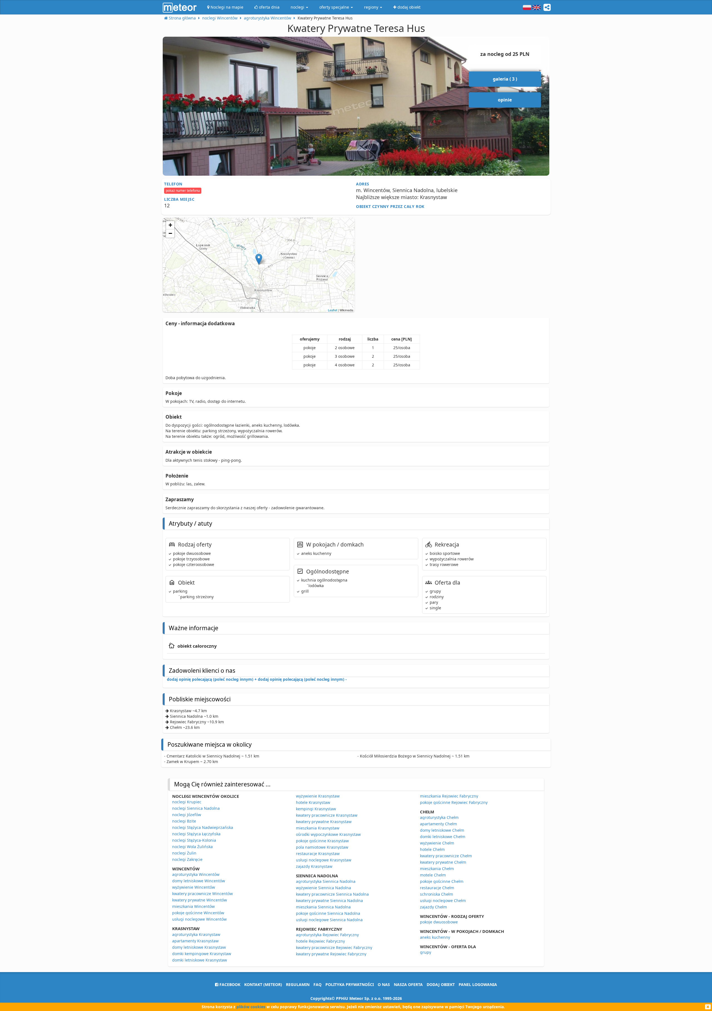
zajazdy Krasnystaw (314, 866)
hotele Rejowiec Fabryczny (320, 941)
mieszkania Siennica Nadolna (323, 907)
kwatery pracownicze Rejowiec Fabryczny (334, 947)
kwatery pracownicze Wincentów (202, 893)
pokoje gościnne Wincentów (198, 912)
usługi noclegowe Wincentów (199, 919)
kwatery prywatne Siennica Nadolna (329, 900)
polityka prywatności (349, 984)
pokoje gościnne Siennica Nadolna (328, 913)
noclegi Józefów (186, 814)
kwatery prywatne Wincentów (199, 900)
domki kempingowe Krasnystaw (201, 953)
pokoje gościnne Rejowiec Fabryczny (454, 802)
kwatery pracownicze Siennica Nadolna (332, 894)
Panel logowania (478, 984)
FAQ (317, 984)
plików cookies (250, 1006)
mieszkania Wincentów (193, 906)
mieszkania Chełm (437, 868)
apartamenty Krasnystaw (195, 940)
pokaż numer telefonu (183, 190)
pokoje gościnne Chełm (441, 881)
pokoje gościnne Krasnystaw (322, 840)
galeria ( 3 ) (505, 79)
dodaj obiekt (441, 984)
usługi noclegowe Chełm (443, 900)
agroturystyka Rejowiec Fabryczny (327, 934)
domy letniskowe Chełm (442, 830)
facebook (229, 984)
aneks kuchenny (435, 937)
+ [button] (170, 225)
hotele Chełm (432, 849)
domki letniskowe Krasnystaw (199, 960)
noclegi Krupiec (186, 801)
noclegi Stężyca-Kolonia (194, 840)
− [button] (170, 233)
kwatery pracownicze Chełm (446, 855)
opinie (505, 100)
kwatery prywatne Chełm (443, 862)
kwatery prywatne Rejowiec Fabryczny (331, 954)
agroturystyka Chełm (439, 817)
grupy (425, 952)
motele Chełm (433, 875)
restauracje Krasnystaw (318, 853)
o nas (384, 984)
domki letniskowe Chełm (442, 836)
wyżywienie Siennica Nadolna (323, 887)
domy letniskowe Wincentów (198, 880)
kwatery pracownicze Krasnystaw (326, 815)
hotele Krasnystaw (313, 802)
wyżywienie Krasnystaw (318, 796)
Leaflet (332, 310)
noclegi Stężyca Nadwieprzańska (202, 827)
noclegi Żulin (184, 853)
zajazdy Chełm (433, 907)
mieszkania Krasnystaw (317, 828)
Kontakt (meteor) (263, 984)
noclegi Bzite (184, 821)
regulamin (298, 984)
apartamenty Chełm (438, 823)
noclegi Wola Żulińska (192, 846)
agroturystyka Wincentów (195, 874)
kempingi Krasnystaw (316, 808)
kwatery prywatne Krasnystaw (324, 821)
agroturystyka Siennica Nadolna (325, 881)
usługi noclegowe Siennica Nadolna (329, 919)
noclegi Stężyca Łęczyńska (196, 833)
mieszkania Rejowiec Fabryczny (449, 796)
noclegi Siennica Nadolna (196, 808)
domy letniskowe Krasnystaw (199, 947)
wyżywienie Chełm (437, 843)
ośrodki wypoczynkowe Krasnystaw (328, 834)
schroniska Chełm (436, 894)
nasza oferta (408, 984)
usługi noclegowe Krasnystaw (323, 860)
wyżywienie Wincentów (193, 887)
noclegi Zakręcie (187, 859)
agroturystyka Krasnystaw (196, 934)
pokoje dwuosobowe (439, 922)
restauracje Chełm (437, 887)
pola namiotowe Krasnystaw (322, 847)
